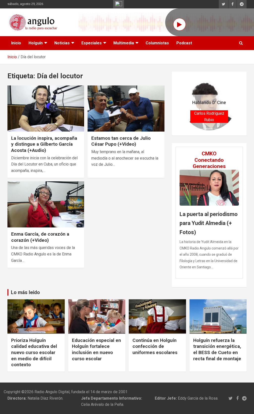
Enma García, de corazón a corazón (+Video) (40, 237)
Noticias (62, 43)
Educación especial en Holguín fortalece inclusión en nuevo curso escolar (96, 349)
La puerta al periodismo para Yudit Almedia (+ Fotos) (209, 223)
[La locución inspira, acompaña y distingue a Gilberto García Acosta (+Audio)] (45, 108)
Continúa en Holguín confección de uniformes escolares (154, 346)
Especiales (91, 43)
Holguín (36, 43)
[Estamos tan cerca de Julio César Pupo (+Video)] (125, 108)
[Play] (179, 24)
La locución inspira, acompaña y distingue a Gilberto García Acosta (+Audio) (44, 144)
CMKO (209, 154)
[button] (186, 103)
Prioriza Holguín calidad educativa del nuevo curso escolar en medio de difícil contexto (34, 352)
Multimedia (123, 43)
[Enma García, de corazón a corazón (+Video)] (45, 204)
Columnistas (157, 43)
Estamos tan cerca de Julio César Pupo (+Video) (121, 141)
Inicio (16, 43)
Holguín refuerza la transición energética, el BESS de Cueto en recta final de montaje (217, 349)
